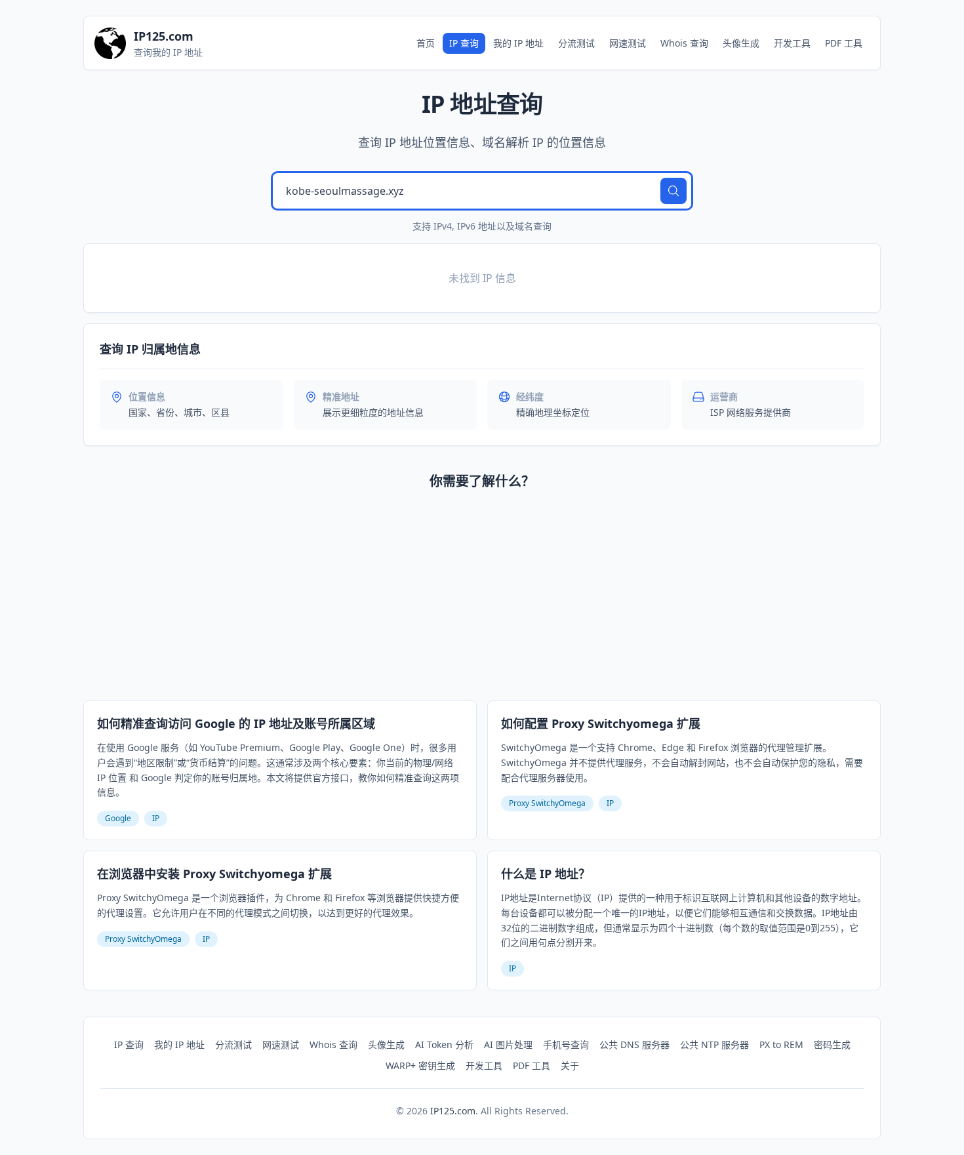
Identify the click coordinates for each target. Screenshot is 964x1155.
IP (155, 818)
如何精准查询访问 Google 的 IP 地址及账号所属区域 (236, 723)
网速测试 (627, 43)
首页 (425, 43)
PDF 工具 (843, 43)
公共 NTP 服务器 (714, 1044)
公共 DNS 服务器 (634, 1044)
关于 (570, 1065)
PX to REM (781, 1044)
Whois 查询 (684, 43)
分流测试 (576, 43)
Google (118, 818)
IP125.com (452, 1110)
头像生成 (741, 43)
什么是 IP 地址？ (545, 873)
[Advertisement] (482, 598)
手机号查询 (566, 1044)
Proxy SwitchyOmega (547, 803)
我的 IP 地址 (518, 43)
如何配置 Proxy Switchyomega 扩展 (600, 723)
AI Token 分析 (444, 1044)
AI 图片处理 (508, 1044)
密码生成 (832, 1044)
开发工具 (792, 43)
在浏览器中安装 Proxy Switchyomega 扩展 (214, 873)
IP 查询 (464, 43)
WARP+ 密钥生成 (420, 1065)
